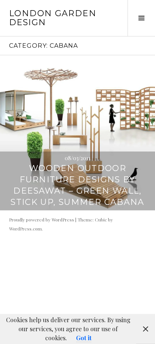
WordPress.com (25, 229)
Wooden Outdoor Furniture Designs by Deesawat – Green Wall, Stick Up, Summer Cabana (77, 185)
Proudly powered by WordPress (41, 220)
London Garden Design (52, 17)
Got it (83, 338)
